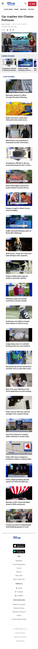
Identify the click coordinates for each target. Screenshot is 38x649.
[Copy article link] (13, 30)
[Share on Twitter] (10, 30)
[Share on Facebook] (7, 30)
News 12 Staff (6, 24)
